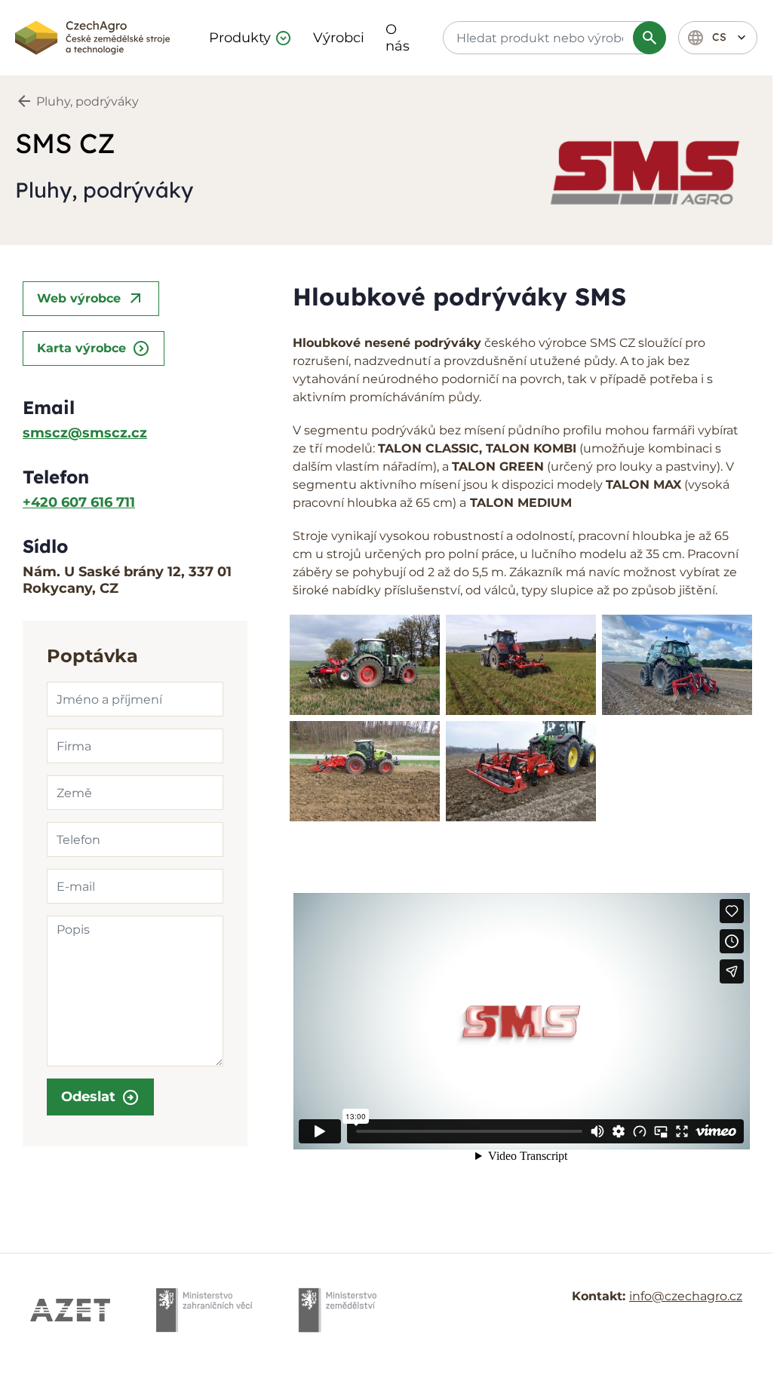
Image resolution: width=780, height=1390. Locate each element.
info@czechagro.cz (685, 1296)
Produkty (240, 37)
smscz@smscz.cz (85, 433)
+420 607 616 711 (79, 502)
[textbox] (552, 37)
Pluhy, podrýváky (87, 101)
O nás (397, 37)
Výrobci (338, 37)
